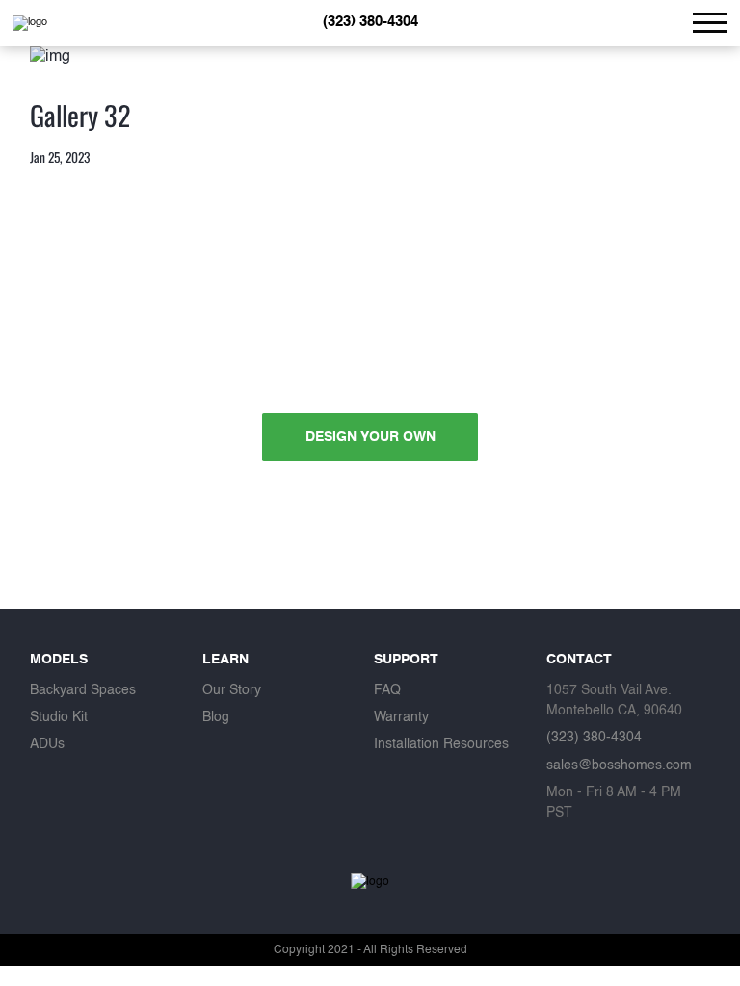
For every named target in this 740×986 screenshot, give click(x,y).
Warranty (401, 717)
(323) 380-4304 (370, 21)
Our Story (231, 690)
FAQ (387, 690)
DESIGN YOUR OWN (370, 437)
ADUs (47, 744)
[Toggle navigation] (710, 23)
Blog (215, 717)
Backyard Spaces (83, 690)
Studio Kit (59, 717)
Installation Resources (441, 744)
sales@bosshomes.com (619, 765)
